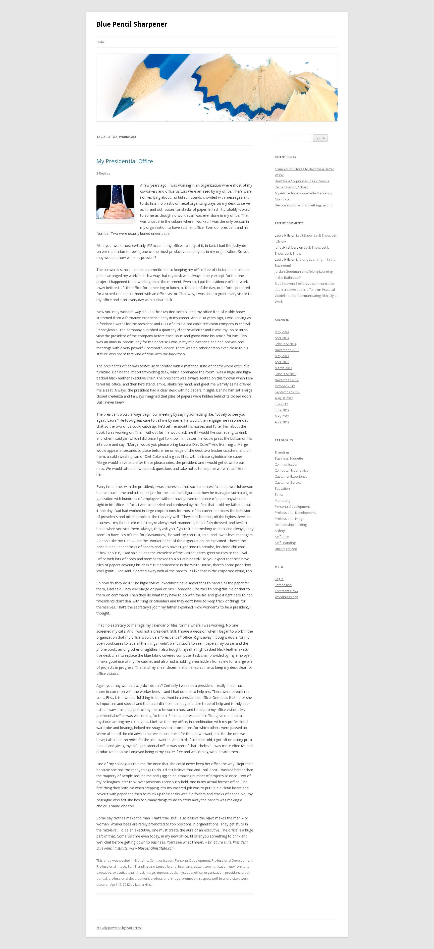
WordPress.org (286, 597)
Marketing (282, 500)
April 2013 (282, 362)
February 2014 (285, 344)
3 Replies (103, 173)
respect (205, 878)
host (140, 872)
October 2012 (285, 386)
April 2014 (282, 338)
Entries (283, 585)
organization (214, 872)
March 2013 (283, 368)
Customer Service (288, 482)
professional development (128, 878)
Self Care (282, 536)
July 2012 (281, 404)
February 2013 (285, 374)
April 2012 (282, 422)
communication (216, 866)
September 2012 (287, 392)
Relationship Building (291, 524)
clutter (198, 866)
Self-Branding (138, 866)
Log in (279, 579)
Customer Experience (291, 476)
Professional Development (231, 860)
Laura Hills (143, 884)
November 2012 (287, 380)
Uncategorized (286, 548)
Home (100, 42)
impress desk (166, 872)
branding (185, 866)
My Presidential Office (124, 161)
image (150, 872)
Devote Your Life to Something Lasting (303, 205)
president (232, 872)
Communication (161, 860)
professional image (165, 878)
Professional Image (111, 866)
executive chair (124, 872)
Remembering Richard (291, 187)
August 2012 (284, 398)
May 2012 (282, 416)
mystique (186, 872)
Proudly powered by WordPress (119, 928)
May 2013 (282, 356)
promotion (190, 878)
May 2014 (282, 331)
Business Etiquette (289, 458)
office (198, 872)
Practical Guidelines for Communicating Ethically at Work (306, 295)
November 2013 (287, 350)
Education (282, 488)
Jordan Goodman (288, 271)
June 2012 (282, 410)
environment (239, 866)
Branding (141, 860)
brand (172, 866)
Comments (286, 591)
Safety (280, 530)
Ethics (279, 494)
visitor (234, 878)
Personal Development (192, 860)
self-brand (220, 878)
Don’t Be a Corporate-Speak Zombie (302, 181)
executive (103, 872)
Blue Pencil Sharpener (131, 24)
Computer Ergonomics (291, 470)
